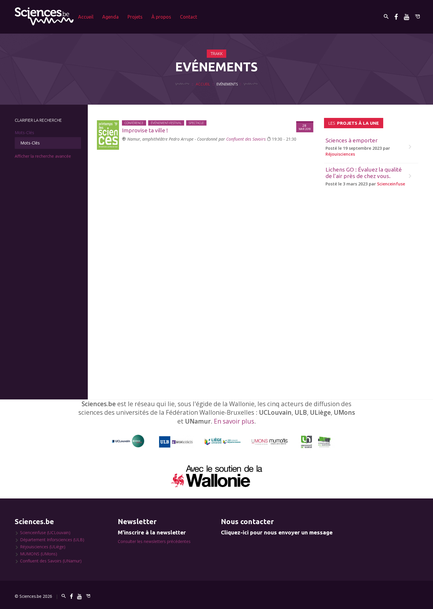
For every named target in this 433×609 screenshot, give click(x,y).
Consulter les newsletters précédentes (154, 541)
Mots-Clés (24, 132)
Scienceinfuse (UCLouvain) (45, 532)
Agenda (110, 16)
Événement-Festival (166, 123)
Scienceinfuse (391, 184)
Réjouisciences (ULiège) (42, 546)
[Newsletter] (417, 16)
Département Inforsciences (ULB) (52, 539)
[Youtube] (406, 16)
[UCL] (128, 441)
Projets (135, 16)
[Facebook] (396, 16)
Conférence (134, 123)
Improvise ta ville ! (145, 130)
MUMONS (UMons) (38, 554)
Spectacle (196, 123)
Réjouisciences (340, 154)
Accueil (85, 16)
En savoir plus (234, 421)
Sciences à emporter (351, 140)
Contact (188, 16)
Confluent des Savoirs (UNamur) (51, 561)
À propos (161, 16)
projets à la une (353, 123)
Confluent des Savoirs (246, 139)
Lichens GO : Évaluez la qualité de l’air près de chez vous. (363, 173)
